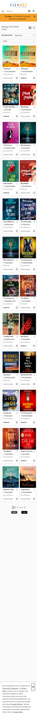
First (14, 512)
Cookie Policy (18, 712)
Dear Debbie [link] (7, 184)
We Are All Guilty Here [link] (27, 375)
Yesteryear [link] (7, 69)
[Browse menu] (33, 11)
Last (24, 512)
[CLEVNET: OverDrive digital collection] (18, 4)
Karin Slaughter (27, 377)
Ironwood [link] (6, 375)
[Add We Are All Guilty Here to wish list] (34, 384)
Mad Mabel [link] (25, 107)
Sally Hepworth (27, 109)
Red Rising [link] (24, 337)
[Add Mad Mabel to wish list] (34, 116)
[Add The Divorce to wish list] (17, 154)
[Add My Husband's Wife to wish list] (34, 154)
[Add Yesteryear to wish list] (17, 78)
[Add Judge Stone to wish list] (34, 499)
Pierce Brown (26, 339)
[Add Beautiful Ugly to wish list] (17, 499)
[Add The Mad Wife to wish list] (17, 346)
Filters (5, 41)
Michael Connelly (10, 377)
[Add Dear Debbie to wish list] (17, 193)
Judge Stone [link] (25, 490)
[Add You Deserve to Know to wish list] (17, 307)
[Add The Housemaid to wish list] (34, 269)
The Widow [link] (25, 298)
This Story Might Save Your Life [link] (27, 222)
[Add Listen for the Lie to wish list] (34, 461)
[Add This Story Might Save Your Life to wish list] (34, 231)
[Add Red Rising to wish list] (34, 346)
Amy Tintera (26, 454)
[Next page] (25, 507)
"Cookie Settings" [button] (17, 704)
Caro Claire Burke (10, 71)
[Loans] (29, 11)
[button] (30, 28)
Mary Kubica (8, 416)
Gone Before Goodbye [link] (9, 222)
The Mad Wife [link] (8, 337)
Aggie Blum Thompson (11, 301)
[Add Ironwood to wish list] (17, 384)
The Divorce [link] (7, 145)
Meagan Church (9, 339)
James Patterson (27, 492)
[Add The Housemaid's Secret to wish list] (34, 422)
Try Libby (8, 16)
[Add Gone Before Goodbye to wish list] (17, 231)
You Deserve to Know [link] (9, 298)
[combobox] (14, 11)
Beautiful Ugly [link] (8, 490)
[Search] (3, 11)
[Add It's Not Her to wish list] (17, 422)
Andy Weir (8, 109)
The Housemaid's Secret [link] (27, 413)
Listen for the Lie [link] (26, 451)
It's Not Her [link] (7, 413)
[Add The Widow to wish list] (34, 307)
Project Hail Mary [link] (9, 107)
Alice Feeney (26, 148)
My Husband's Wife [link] (27, 145)
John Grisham (26, 301)
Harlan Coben (9, 224)
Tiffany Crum (26, 224)
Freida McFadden (10, 148)
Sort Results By (7, 35)
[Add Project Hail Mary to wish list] (17, 116)
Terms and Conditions (10, 688)
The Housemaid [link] (26, 260)
